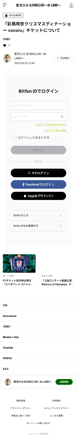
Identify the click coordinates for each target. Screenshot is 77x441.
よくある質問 (56, 416)
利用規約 (56, 400)
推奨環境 (20, 400)
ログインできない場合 (55, 130)
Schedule (8, 347)
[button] (38, 196)
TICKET (7, 39)
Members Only (10, 337)
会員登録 (64, 382)
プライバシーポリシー (21, 408)
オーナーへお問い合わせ (38, 423)
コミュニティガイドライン (56, 408)
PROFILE (7, 358)
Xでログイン (40, 173)
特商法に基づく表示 (20, 416)
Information (9, 316)
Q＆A (5, 368)
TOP (5, 305)
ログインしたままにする (33, 137)
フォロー (65, 58)
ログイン (71, 5)
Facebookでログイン (40, 184)
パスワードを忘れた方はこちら (51, 124)
